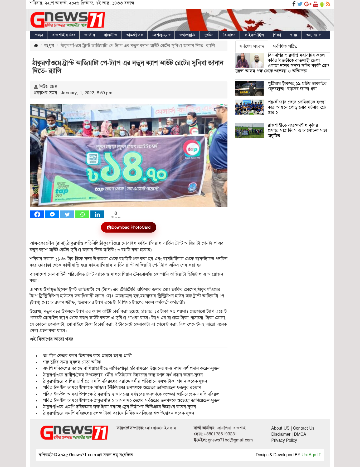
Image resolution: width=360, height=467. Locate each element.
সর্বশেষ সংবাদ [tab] (252, 46)
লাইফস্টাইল (254, 35)
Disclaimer (280, 434)
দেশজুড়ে (160, 35)
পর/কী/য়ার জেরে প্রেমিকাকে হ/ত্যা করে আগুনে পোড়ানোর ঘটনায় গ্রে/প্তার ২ (297, 107)
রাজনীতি (110, 35)
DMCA (300, 434)
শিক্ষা (277, 35)
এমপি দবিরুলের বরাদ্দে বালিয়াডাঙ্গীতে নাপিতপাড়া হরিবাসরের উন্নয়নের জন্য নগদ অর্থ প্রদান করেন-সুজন (131, 368)
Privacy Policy (284, 440)
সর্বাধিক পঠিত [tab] (285, 46)
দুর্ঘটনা (210, 35)
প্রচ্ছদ (39, 35)
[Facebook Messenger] (52, 214)
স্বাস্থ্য (293, 35)
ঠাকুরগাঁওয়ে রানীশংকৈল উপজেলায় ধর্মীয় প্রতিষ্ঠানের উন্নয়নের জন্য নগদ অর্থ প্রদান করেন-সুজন (123, 375)
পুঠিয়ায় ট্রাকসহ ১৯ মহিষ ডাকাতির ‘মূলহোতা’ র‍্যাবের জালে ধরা (297, 86)
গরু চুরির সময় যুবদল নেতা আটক (72, 362)
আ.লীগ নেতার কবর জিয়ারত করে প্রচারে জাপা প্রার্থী (87, 355)
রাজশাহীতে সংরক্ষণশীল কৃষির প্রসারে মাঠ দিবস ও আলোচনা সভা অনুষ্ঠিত (297, 130)
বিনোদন (229, 35)
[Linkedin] (97, 214)
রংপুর (49, 45)
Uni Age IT (311, 455)
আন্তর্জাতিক (134, 35)
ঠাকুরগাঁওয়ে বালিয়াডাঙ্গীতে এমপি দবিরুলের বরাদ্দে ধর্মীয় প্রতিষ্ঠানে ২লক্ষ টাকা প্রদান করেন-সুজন (125, 381)
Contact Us (303, 428)
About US (280, 428)
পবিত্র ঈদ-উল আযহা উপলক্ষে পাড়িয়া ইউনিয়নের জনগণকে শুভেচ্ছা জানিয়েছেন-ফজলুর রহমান (122, 387)
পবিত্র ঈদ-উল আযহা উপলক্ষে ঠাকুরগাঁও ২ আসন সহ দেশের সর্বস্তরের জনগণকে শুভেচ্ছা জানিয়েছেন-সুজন (131, 400)
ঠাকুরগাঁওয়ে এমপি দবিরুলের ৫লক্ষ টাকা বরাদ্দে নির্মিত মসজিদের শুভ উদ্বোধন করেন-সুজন (118, 413)
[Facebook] (37, 214)
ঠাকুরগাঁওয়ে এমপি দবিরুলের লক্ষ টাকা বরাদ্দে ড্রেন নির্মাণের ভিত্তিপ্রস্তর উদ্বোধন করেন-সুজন (119, 407)
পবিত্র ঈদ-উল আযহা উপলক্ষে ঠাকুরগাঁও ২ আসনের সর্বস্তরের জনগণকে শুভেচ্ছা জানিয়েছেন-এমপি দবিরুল (131, 394)
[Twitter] (67, 214)
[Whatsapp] (82, 214)
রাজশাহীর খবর (63, 35)
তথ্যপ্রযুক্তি (187, 35)
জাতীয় (89, 35)
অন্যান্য (312, 35)
